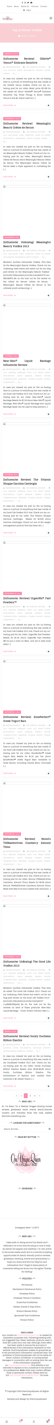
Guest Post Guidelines (27, 1302)
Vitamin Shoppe (35, 379)
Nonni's (38, 375)
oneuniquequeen (12, 67)
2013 (5, 135)
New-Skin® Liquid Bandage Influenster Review (27, 363)
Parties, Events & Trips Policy (27, 1306)
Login (28, 10)
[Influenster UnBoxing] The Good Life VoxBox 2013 (27, 963)
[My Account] (33, 1421)
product (39, 70)
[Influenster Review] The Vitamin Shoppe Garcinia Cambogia (27, 481)
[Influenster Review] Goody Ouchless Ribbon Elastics (27, 1038)
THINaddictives (10, 379)
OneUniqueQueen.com (28, 1335)
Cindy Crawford (26, 135)
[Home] (6, 1421)
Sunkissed (21, 1051)
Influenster (31, 67)
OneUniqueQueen (30, 1391)
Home (9, 6)
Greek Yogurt (44, 372)
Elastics (7, 1048)
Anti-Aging (13, 135)
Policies (34, 6)
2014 (5, 70)
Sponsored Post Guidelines (27, 1315)
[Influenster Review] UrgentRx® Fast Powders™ (27, 600)
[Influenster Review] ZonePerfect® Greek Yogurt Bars (27, 719)
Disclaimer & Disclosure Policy (27, 1289)
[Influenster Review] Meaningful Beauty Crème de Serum (27, 125)
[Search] (49, 1129)
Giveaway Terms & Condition (27, 1298)
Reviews (41, 67)
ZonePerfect (9, 382)
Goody (15, 1048)
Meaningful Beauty (24, 138)
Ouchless (37, 1048)
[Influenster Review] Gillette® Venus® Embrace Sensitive (27, 60)
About (16, 6)
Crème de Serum (42, 135)
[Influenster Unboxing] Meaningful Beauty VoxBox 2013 (27, 244)
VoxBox (6, 73)
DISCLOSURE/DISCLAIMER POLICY (25, 1375)
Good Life (32, 372)
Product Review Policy (27, 1311)
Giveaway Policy (27, 1293)
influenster (28, 70)
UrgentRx (22, 379)
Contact (43, 6)
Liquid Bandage (24, 375)
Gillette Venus (15, 70)
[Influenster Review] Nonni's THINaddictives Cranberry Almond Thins (27, 843)
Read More (8, 105)
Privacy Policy (27, 1319)
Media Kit (25, 6)
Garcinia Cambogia (17, 372)
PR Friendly (27, 1284)
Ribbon (13, 1051)
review (47, 70)
